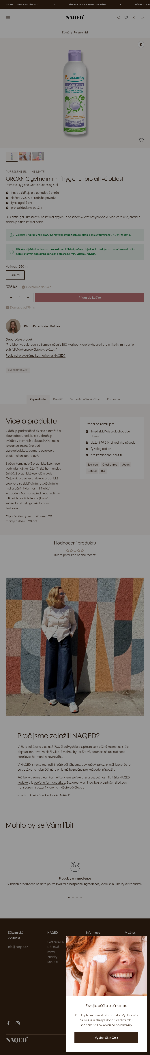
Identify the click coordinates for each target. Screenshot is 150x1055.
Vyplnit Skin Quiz (106, 1038)
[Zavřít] (139, 944)
